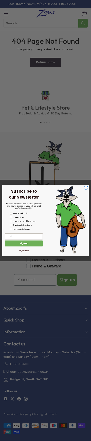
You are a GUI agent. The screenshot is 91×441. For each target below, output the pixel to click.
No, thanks (24, 250)
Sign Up (23, 243)
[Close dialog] (86, 187)
